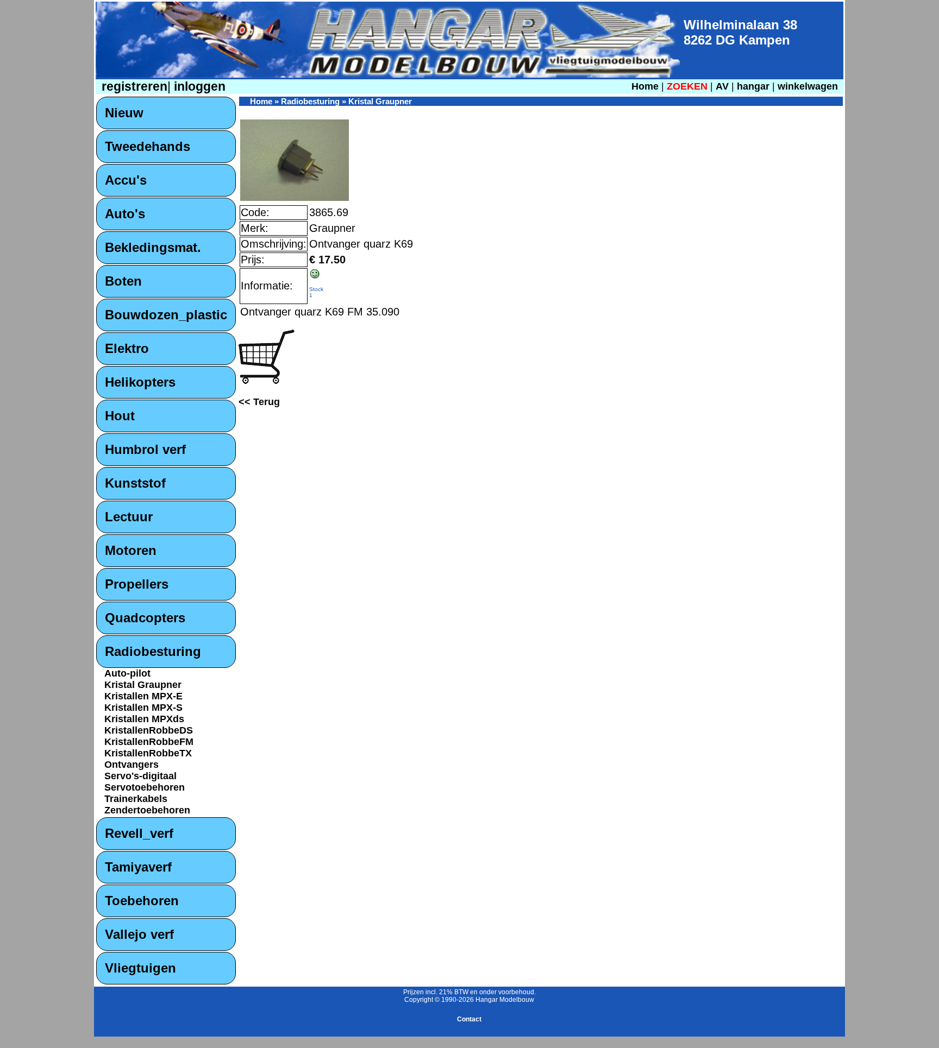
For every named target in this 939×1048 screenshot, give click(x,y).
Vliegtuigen (140, 968)
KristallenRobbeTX (148, 753)
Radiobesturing (153, 651)
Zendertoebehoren (147, 810)
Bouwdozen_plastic (166, 314)
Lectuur (129, 516)
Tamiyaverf (138, 867)
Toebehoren (142, 900)
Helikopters (140, 382)
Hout (120, 415)
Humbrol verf (145, 449)
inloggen (198, 86)
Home (645, 86)
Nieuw (124, 112)
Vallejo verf (139, 934)
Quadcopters (145, 617)
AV (723, 86)
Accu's (126, 180)
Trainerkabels (135, 798)
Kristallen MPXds (144, 719)
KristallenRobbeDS (148, 730)
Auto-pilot (127, 673)
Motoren (130, 550)
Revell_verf (139, 833)
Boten (123, 281)
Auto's (125, 213)
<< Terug (259, 401)
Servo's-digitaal (140, 776)
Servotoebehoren (144, 787)
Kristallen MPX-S (143, 707)
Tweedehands (147, 146)
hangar (753, 86)
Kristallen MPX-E (143, 696)
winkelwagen (808, 86)
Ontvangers (131, 764)
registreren (132, 86)
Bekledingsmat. (153, 247)
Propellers (136, 584)
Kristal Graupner (142, 684)
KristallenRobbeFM (148, 741)
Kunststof (135, 483)
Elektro (127, 348)
